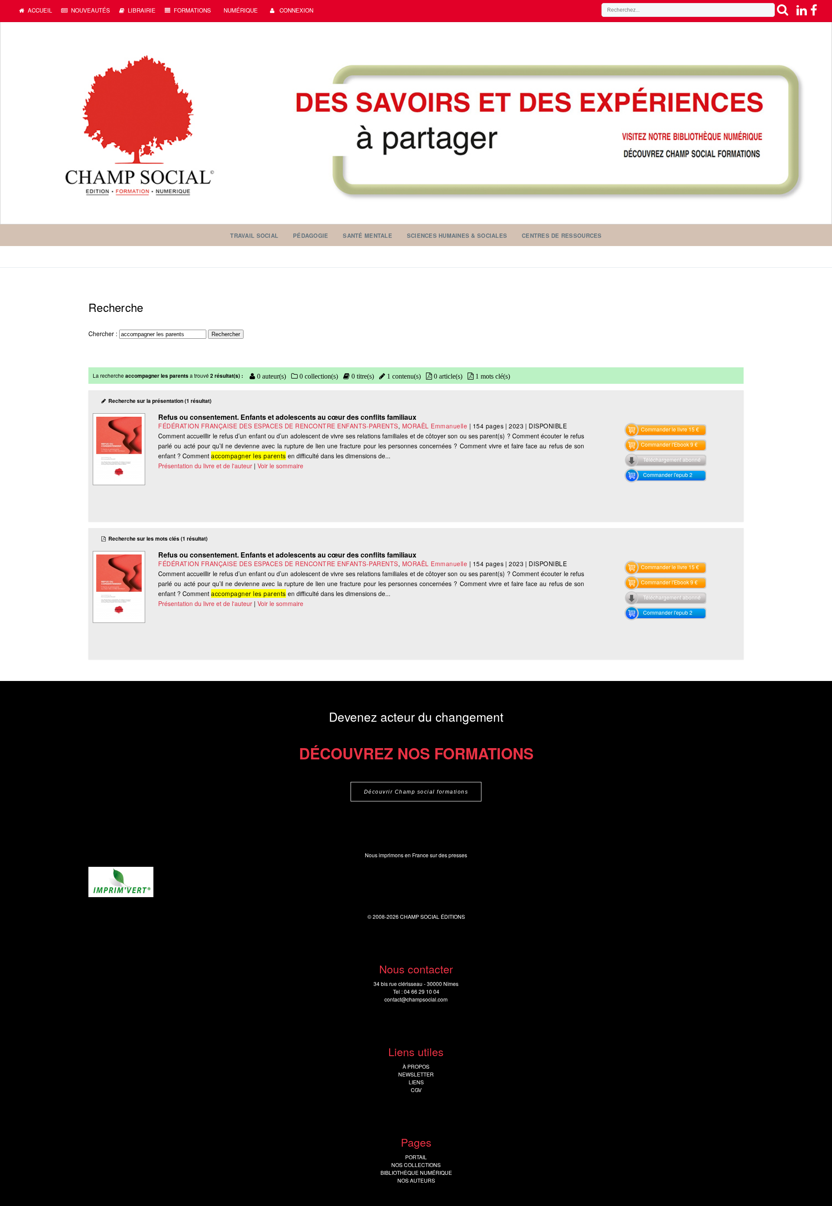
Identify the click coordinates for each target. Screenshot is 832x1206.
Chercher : (103, 333)
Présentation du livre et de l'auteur (205, 465)
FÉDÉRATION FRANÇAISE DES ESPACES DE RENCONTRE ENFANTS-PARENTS (278, 425)
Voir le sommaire (280, 465)
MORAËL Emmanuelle (435, 425)
